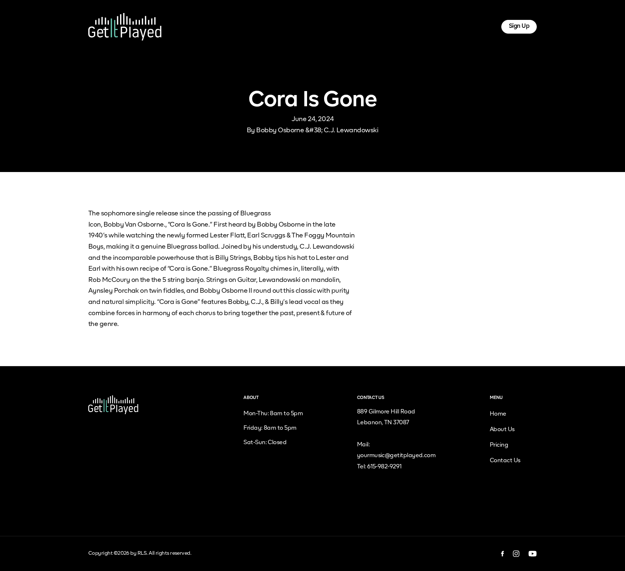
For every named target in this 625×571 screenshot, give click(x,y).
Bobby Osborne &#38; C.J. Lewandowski (317, 130)
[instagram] (516, 553)
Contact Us (505, 461)
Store (362, 26)
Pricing (295, 26)
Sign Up (519, 26)
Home (230, 26)
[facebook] (502, 554)
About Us (262, 26)
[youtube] (532, 554)
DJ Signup (330, 26)
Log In (480, 26)
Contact (392, 26)
